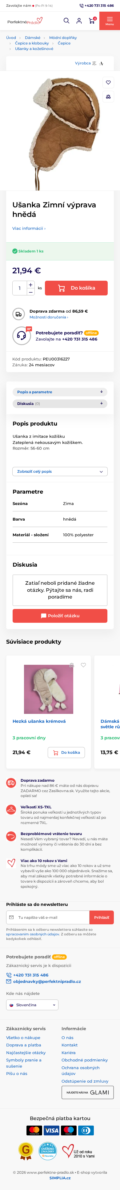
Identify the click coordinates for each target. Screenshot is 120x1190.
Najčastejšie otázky (26, 1052)
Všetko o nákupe (23, 1037)
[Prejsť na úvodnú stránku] (24, 21)
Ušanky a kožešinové (34, 48)
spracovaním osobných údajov (32, 934)
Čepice (64, 43)
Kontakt (70, 1044)
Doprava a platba (23, 1044)
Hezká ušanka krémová (39, 721)
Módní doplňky (63, 37)
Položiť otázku (63, 615)
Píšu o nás (16, 1073)
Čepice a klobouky (32, 43)
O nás (68, 1037)
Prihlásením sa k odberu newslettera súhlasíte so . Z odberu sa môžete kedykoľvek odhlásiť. (51, 934)
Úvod (11, 37)
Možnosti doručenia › (49, 317)
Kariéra (69, 1052)
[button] (67, 21)
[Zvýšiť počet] (30, 284)
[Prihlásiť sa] (79, 21)
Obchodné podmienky (85, 1059)
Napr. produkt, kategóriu (46, 52)
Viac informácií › (29, 228)
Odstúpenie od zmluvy (85, 1081)
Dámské (32, 37)
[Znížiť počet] (30, 292)
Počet (20, 288)
